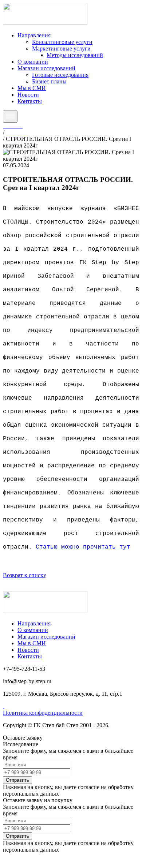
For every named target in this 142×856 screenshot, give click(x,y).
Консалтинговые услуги (62, 42)
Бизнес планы (49, 81)
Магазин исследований (46, 68)
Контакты (29, 101)
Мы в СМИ (31, 88)
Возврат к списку (24, 575)
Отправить (17, 780)
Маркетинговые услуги (61, 48)
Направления (34, 35)
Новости (28, 94)
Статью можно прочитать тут (83, 547)
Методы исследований (75, 55)
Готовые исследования (60, 75)
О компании (32, 62)
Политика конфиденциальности (43, 713)
